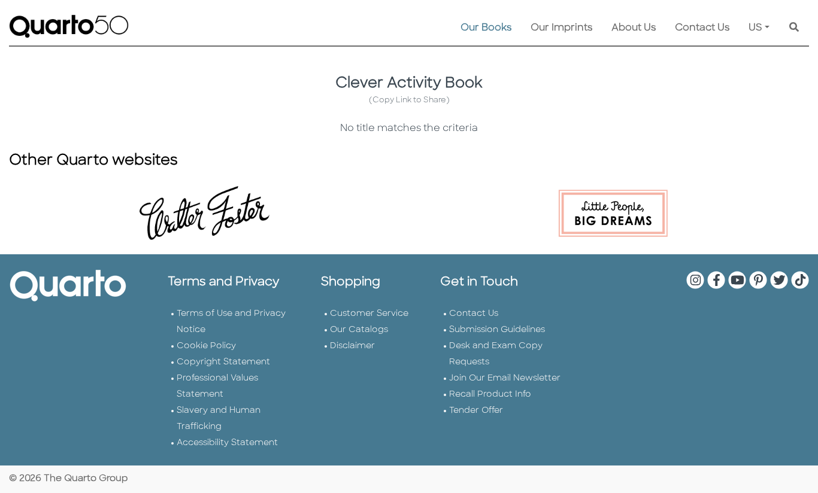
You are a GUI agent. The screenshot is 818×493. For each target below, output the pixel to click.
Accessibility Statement (227, 443)
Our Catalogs (359, 329)
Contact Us (702, 28)
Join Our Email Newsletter (505, 378)
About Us (633, 28)
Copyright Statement (223, 362)
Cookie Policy (206, 346)
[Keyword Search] (794, 28)
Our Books (485, 28)
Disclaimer (352, 346)
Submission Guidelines (497, 329)
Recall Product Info (490, 394)
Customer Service (369, 313)
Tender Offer (476, 410)
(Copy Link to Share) (409, 100)
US (755, 28)
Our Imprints (561, 28)
